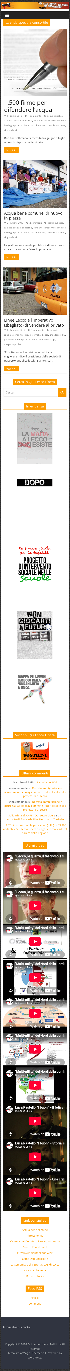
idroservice (50, 120)
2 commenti (35, 222)
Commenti (35, 1303)
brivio (28, 334)
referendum (44, 339)
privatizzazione (12, 339)
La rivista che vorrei (35, 1270)
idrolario (38, 120)
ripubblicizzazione (55, 125)
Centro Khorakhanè (35, 1247)
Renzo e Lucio (34, 1276)
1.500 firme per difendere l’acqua (28, 105)
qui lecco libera (21, 125)
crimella (36, 334)
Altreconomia (35, 1235)
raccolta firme (37, 125)
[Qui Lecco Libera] (35, 4)
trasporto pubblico (13, 344)
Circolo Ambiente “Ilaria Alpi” (35, 1253)
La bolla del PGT (47, 782)
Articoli (35, 1298)
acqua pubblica (55, 115)
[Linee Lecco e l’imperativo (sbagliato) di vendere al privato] (35, 270)
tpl (53, 339)
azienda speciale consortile (18, 120)
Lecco (45, 334)
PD (63, 334)
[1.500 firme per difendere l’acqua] (35, 31)
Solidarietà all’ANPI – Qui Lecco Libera (31, 815)
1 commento (34, 115)
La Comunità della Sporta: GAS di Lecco (34, 1264)
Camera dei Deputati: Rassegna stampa (35, 1241)
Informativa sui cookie (17, 1327)
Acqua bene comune (35, 1230)
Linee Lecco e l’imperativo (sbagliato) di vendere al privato (34, 322)
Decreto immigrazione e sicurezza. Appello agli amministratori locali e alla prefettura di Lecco (35, 792)
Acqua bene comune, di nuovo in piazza (33, 215)
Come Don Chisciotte (35, 1258)
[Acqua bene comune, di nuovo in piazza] (35, 163)
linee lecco (55, 334)
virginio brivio (11, 130)
